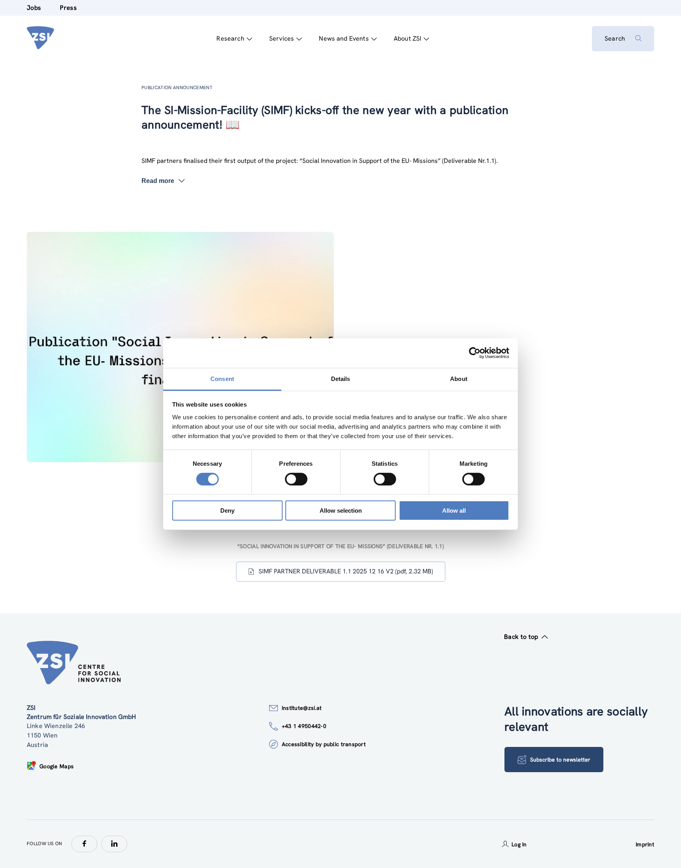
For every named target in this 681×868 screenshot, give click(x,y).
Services (281, 38)
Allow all (454, 510)
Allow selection (341, 510)
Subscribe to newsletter (560, 759)
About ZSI (407, 38)
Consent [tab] (222, 378)
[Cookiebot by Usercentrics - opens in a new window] (474, 353)
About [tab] (458, 378)
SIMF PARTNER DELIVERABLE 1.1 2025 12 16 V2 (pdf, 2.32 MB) (346, 571)
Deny (227, 510)
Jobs (34, 8)
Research (230, 38)
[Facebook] (84, 844)
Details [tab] (340, 378)
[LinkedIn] (114, 844)
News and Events (343, 38)
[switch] (296, 479)
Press (68, 8)
